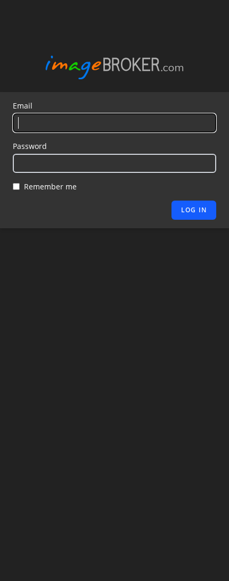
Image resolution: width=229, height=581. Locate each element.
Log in (194, 209)
